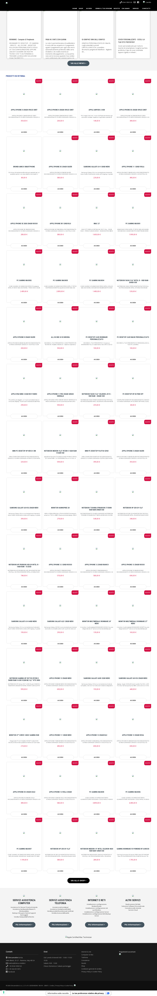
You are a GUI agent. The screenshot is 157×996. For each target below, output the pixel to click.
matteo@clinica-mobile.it (16, 963)
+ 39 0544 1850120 (15, 966)
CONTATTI (146, 8)
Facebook (11, 972)
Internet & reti (86, 952)
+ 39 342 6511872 (14, 969)
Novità (83, 963)
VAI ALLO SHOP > (78, 881)
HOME (74, 8)
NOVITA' (117, 8)
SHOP (81, 8)
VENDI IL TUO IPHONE (103, 8)
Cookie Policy (97, 972)
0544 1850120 (127, 2)
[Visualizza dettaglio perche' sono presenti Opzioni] (24, 94)
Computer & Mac (87, 955)
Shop (83, 966)
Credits (52, 986)
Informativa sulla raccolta (58, 993)
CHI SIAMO (126, 8)
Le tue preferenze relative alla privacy (88, 993)
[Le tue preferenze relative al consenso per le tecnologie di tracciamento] (4, 992)
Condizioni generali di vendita (91, 969)
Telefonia (84, 957)
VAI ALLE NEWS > (78, 63)
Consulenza (85, 960)
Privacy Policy (86, 972)
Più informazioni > (24, 925)
